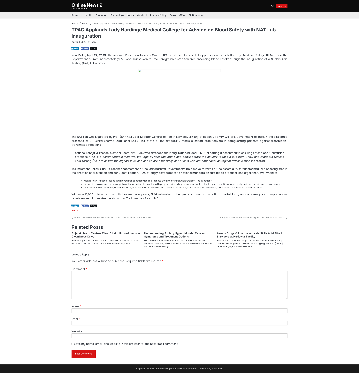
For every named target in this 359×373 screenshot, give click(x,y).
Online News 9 (87, 5)
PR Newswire (196, 15)
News (130, 15)
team (93, 42)
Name (76, 306)
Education (101, 15)
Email (76, 319)
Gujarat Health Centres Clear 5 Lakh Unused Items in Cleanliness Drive (106, 235)
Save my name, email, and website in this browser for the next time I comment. (126, 344)
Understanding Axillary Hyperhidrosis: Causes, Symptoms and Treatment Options (174, 235)
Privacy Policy (158, 15)
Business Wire (178, 15)
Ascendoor (191, 368)
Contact (142, 15)
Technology (117, 15)
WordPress (217, 368)
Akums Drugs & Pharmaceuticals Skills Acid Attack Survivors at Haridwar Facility (250, 235)
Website (77, 331)
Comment (79, 269)
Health (88, 15)
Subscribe (282, 6)
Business (76, 15)
